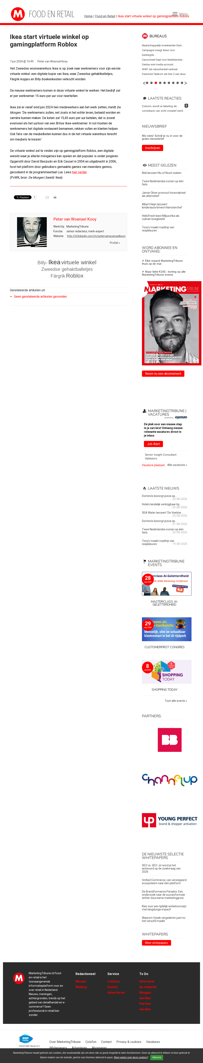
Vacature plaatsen (153, 465)
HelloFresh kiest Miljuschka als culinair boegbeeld (160, 217)
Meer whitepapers (156, 942)
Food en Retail (105, 16)
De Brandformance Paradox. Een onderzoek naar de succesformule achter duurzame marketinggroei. (163, 894)
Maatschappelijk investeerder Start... (162, 45)
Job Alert (153, 444)
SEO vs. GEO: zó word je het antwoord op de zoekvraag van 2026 (161, 868)
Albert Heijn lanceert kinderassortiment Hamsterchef (162, 206)
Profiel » (115, 242)
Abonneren (99, 1048)
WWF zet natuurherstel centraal (159, 69)
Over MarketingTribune (65, 1042)
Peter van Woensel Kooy (52, 61)
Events (112, 987)
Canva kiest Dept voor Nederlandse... (163, 59)
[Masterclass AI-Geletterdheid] (164, 584)
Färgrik (58, 276)
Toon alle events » (176, 700)
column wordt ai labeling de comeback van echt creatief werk (162, 108)
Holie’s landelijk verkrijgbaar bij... (161, 504)
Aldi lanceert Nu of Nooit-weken (161, 172)
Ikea (54, 262)
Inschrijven (152, 148)
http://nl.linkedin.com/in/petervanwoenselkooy (96, 236)
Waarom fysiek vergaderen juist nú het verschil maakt (163, 919)
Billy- (42, 262)
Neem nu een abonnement (163, 374)
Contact (106, 1042)
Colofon (113, 981)
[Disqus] (68, 365)
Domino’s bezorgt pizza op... (159, 496)
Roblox (74, 276)
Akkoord (156, 1057)
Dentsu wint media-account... (158, 64)
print (55, 198)
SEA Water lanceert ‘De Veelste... (162, 512)
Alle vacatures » (177, 465)
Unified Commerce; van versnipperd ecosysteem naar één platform (164, 881)
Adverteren (116, 992)
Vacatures (153, 1042)
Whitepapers (58, 1048)
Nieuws (81, 981)
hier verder (79, 172)
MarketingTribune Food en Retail (26, 14)
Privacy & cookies (128, 1042)
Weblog (81, 987)
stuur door (47, 198)
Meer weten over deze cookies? (131, 1057)
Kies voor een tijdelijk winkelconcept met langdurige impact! (164, 908)
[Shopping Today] (164, 672)
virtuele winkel (78, 262)
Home (88, 16)
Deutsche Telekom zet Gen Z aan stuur (164, 74)
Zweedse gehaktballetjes (67, 269)
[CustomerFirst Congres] (164, 629)
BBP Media (26, 1039)
